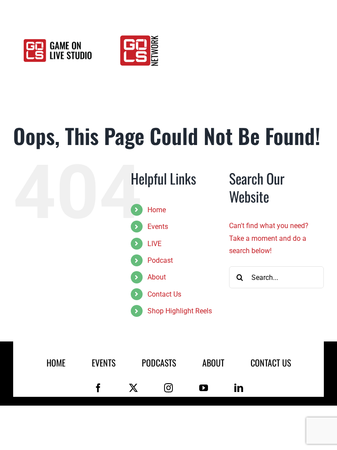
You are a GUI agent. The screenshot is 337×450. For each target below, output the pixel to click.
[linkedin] (238, 388)
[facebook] (98, 388)
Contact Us (164, 294)
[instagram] (168, 388)
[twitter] (133, 388)
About (156, 277)
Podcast (160, 260)
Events (157, 226)
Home (156, 210)
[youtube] (203, 388)
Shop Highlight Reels (179, 311)
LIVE (154, 244)
